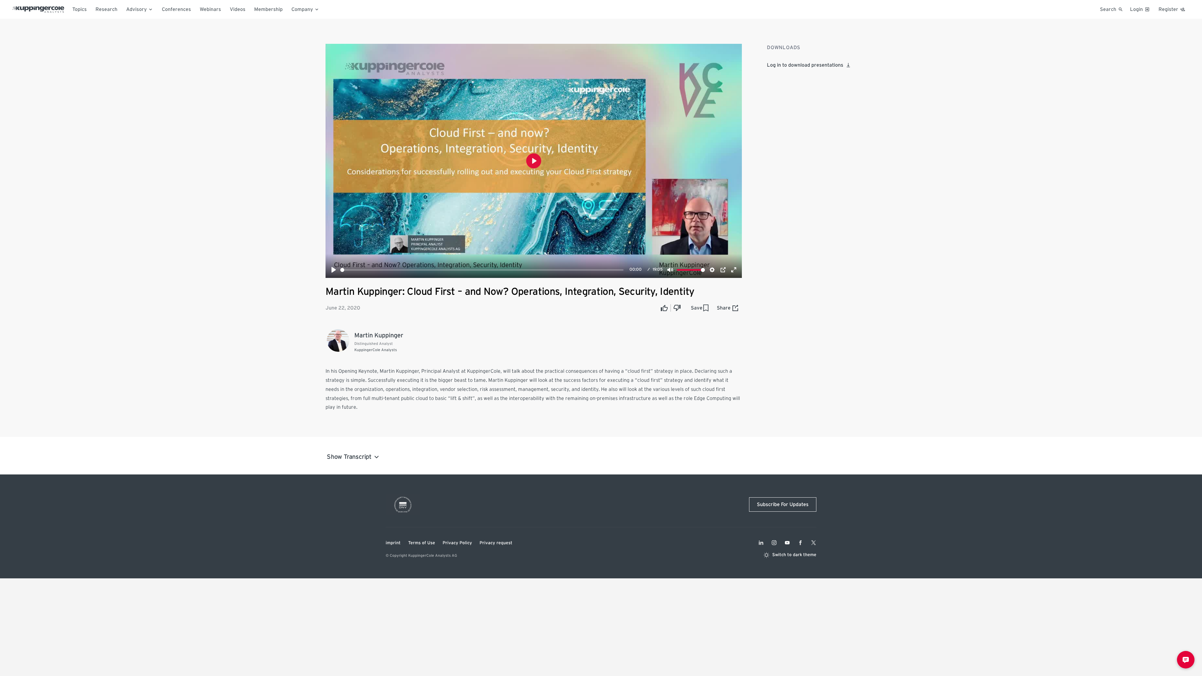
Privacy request (496, 543)
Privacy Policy (457, 543)
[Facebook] (800, 542)
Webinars (210, 9)
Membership (268, 9)
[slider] (482, 270)
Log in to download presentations (805, 65)
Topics (79, 9)
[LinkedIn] (761, 542)
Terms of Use (421, 543)
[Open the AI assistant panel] (1185, 659)
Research (106, 9)
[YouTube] (787, 542)
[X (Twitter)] (813, 542)
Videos (237, 9)
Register (1168, 9)
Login (1136, 9)
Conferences (176, 9)
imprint (393, 543)
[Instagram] (774, 542)
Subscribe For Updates (783, 504)
